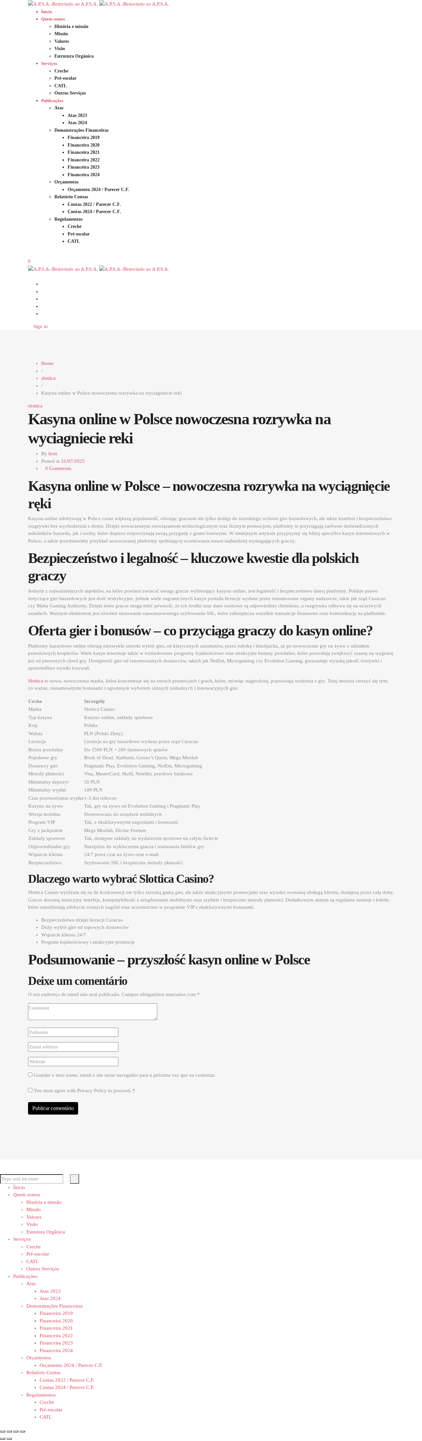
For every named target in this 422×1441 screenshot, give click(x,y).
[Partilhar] (15, 1431)
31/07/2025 (73, 461)
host (52, 453)
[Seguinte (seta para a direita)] (9, 1439)
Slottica (35, 680)
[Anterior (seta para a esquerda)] (2, 1439)
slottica (35, 405)
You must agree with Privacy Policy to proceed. (84, 1090)
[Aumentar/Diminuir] (2, 1431)
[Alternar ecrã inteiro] (9, 1431)
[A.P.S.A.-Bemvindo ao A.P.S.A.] (98, 3)
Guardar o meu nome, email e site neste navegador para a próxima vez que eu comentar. (125, 1075)
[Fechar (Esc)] (22, 1431)
